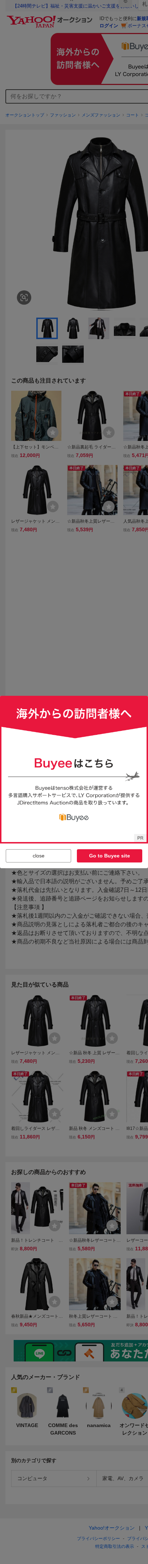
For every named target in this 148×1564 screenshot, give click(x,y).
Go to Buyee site (109, 856)
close (39, 856)
